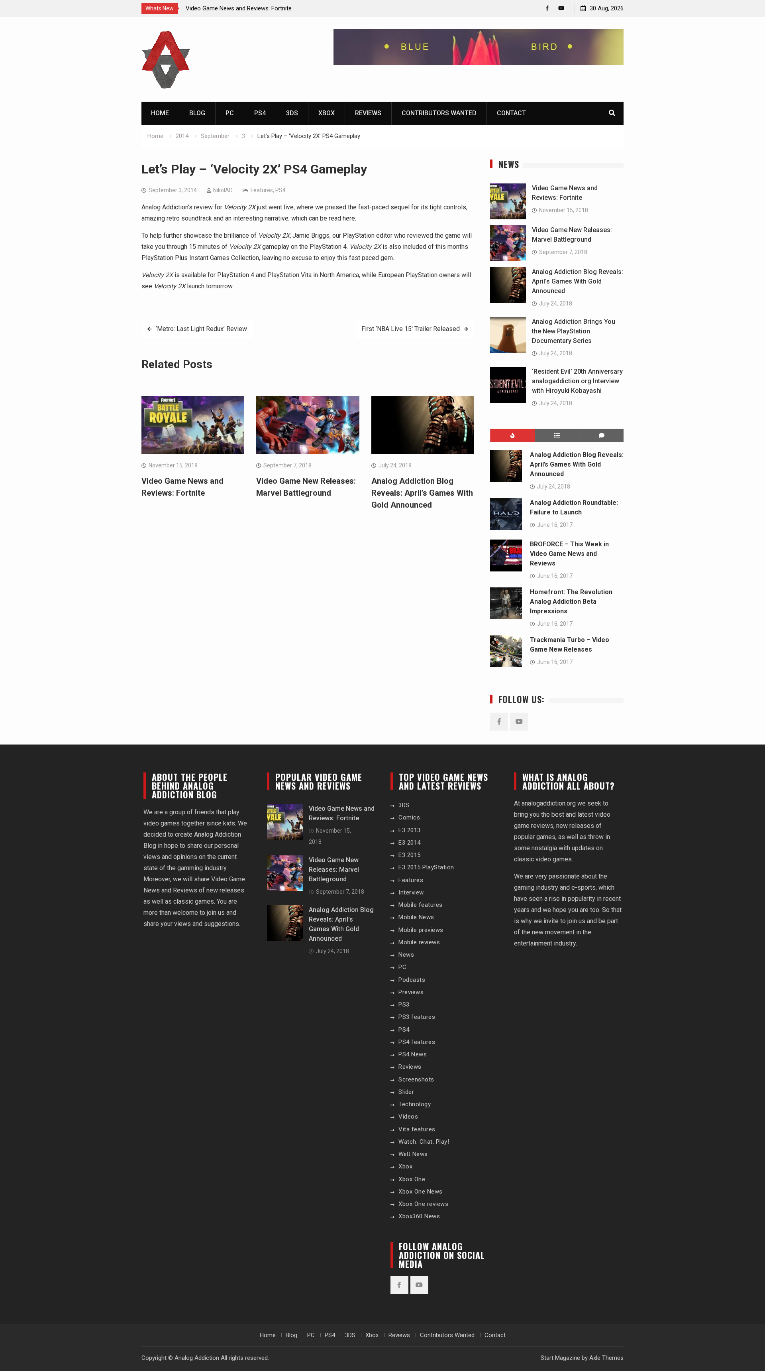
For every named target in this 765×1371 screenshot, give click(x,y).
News (406, 954)
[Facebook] (547, 8)
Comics (409, 817)
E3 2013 (409, 830)
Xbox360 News (419, 1216)
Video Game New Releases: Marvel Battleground (334, 869)
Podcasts (411, 979)
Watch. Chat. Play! (423, 1141)
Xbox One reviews (423, 1204)
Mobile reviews (419, 942)
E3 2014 (409, 842)
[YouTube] (561, 8)
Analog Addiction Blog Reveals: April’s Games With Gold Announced (422, 493)
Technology (414, 1104)
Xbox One (411, 1179)
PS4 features (416, 1042)
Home (160, 113)
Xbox (326, 113)
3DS (292, 113)
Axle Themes (606, 1357)
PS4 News (412, 1054)
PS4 (260, 113)
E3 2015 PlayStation (426, 867)
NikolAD (223, 190)
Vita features (416, 1129)
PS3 (404, 1004)
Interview (411, 892)
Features (262, 190)
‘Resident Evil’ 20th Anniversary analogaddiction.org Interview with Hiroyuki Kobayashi (577, 381)
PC (230, 113)
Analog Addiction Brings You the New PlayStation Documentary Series (573, 331)
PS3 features (416, 1016)
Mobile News (416, 917)
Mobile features (420, 904)
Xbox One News (420, 1191)
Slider (406, 1091)
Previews (411, 992)
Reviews (368, 113)
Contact (511, 113)
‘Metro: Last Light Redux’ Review (201, 329)
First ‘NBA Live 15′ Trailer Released (410, 329)
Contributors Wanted (439, 113)
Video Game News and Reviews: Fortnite (239, 8)
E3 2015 (409, 855)
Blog (197, 113)
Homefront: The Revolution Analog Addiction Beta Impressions (571, 601)
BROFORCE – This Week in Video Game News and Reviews (569, 553)
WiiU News (413, 1154)
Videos (408, 1116)
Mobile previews (420, 930)
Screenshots (416, 1079)
